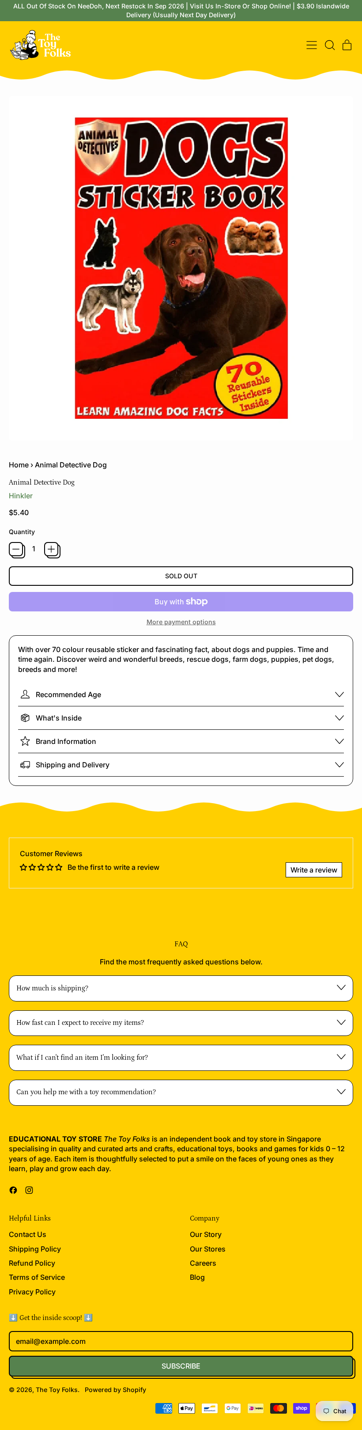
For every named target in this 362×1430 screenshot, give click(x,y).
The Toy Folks (57, 1389)
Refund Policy (32, 1263)
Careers (203, 1263)
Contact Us (27, 1234)
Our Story (206, 1234)
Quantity (22, 531)
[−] (16, 549)
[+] (51, 549)
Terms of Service (37, 1277)
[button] (329, 45)
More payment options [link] (181, 622)
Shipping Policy (35, 1248)
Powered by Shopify (115, 1389)
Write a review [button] (313, 869)
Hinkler (21, 495)
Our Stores (208, 1248)
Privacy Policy (32, 1291)
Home (19, 464)
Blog (197, 1277)
